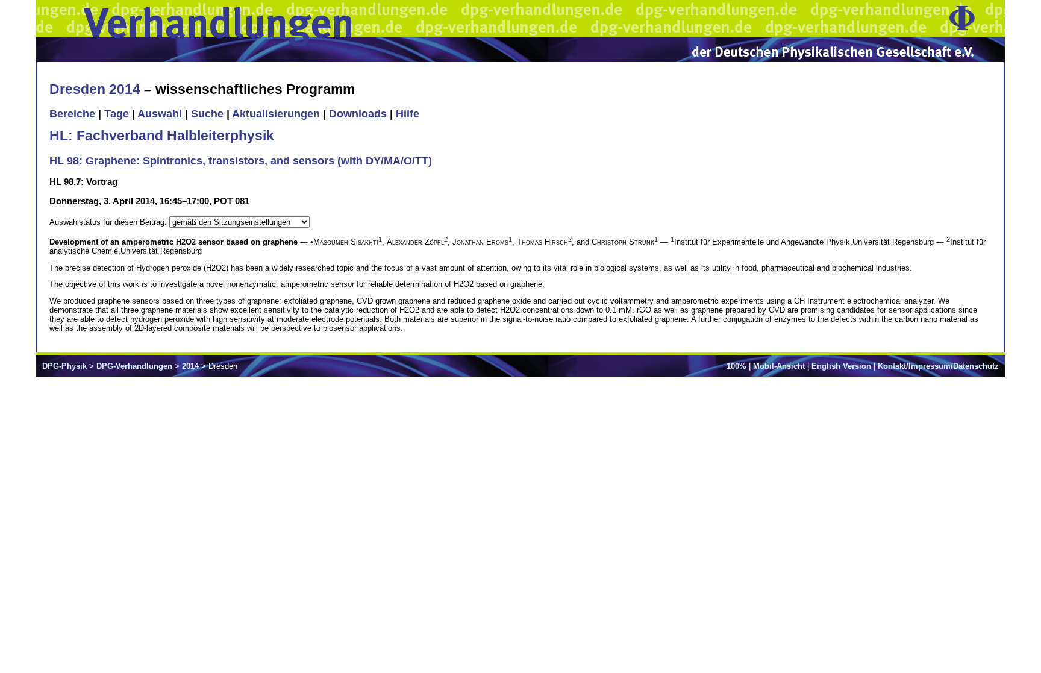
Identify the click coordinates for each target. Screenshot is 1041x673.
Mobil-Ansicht (779, 366)
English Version (841, 366)
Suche (207, 114)
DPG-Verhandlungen (134, 366)
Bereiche (72, 114)
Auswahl (159, 114)
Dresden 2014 (94, 89)
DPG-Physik (64, 366)
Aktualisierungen (276, 114)
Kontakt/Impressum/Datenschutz (938, 366)
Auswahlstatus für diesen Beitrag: (109, 222)
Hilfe (407, 114)
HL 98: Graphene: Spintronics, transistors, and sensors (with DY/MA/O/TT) (240, 161)
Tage (116, 114)
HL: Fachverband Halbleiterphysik (161, 135)
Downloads (358, 114)
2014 (190, 366)
